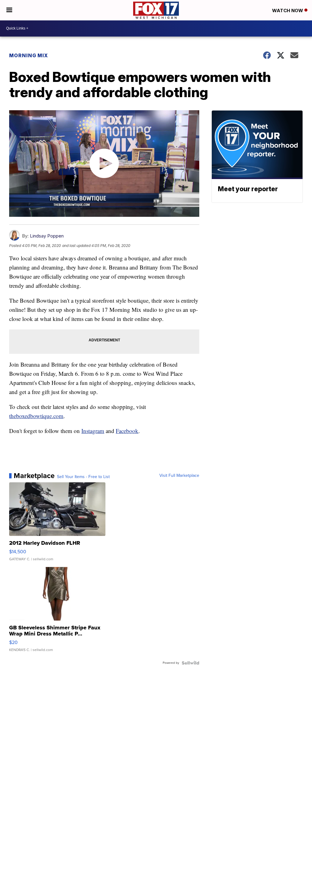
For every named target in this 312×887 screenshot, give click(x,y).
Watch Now (288, 10)
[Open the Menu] (9, 10)
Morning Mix (28, 55)
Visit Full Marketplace (179, 475)
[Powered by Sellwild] (190, 663)
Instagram (92, 431)
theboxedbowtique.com (36, 416)
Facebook (127, 431)
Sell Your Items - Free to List (83, 477)
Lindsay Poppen (47, 236)
